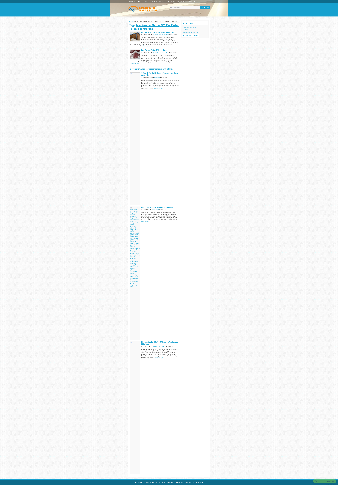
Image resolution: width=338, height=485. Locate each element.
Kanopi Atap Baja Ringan (190, 32)
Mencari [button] (205, 8)
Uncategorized (155, 209)
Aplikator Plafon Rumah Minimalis (159, 482)
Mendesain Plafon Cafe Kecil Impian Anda (157, 208)
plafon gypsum (154, 346)
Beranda (132, 1)
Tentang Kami (142, 1)
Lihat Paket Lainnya (190, 35)
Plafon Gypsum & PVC (157, 1)
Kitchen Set (191, 1)
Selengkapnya (147, 46)
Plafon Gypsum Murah (189, 27)
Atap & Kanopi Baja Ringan (176, 1)
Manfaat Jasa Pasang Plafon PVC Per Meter (157, 32)
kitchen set (157, 77)
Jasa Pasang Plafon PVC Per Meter (160, 34)
